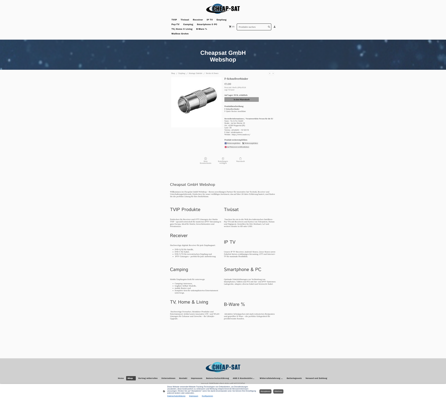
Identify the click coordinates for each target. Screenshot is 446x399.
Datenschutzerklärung (176, 396)
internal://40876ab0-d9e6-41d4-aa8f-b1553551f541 (223, 383)
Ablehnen (278, 391)
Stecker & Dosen (212, 73)
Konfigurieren (207, 396)
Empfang (181, 73)
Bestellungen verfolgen (223, 162)
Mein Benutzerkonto (205, 162)
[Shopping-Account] (274, 26)
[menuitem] (269, 73)
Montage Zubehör (195, 73)
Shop (173, 73)
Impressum (193, 396)
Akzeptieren (265, 391)
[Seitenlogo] (223, 9)
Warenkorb (240, 161)
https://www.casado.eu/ (241, 135)
